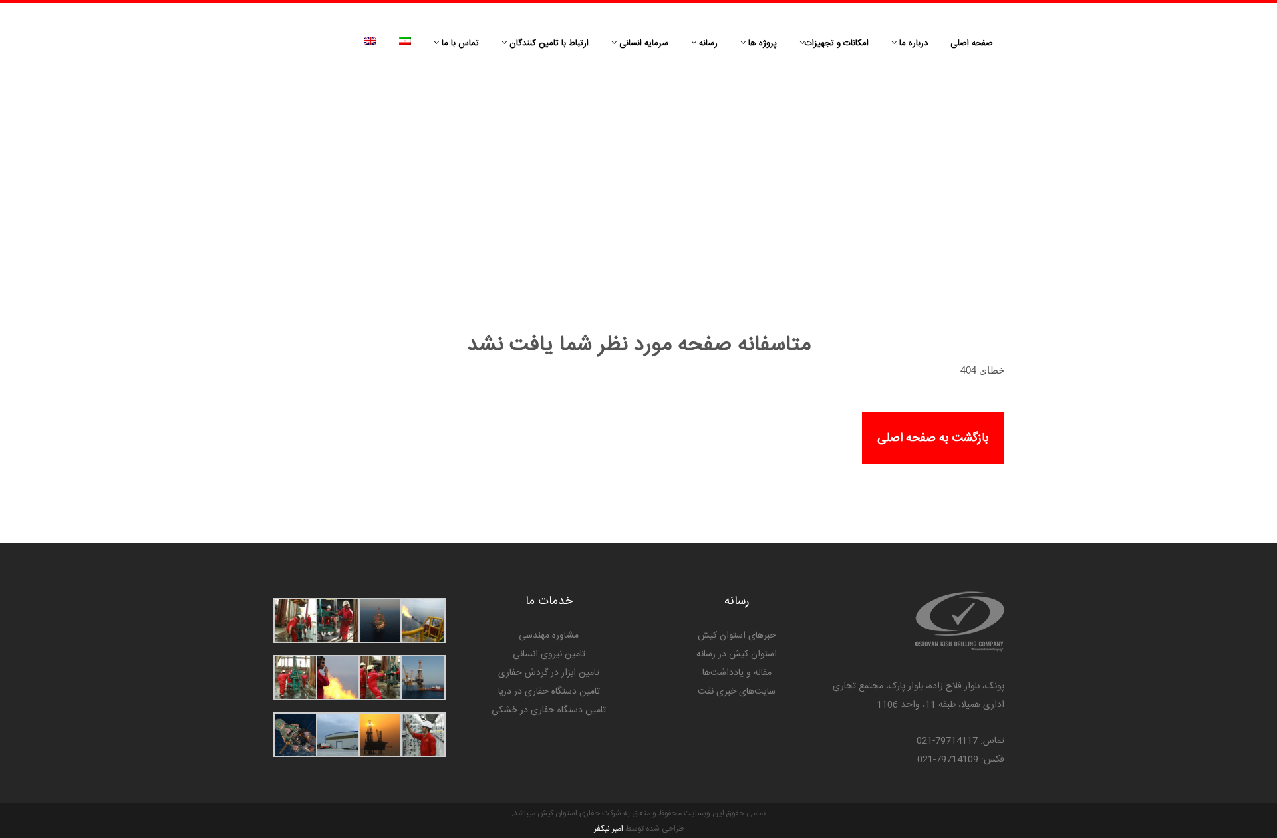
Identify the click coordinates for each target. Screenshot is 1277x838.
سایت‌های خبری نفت (737, 692)
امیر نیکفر (608, 828)
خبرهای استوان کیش (737, 636)
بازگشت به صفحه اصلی (933, 438)
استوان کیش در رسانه (736, 654)
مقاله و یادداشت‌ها (737, 673)
